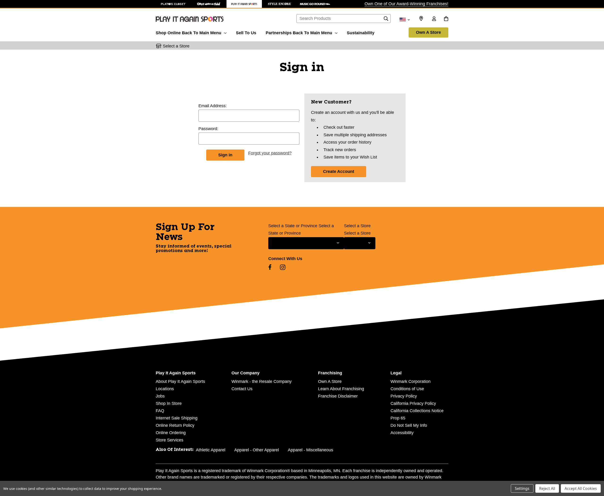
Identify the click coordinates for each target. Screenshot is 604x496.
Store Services (169, 440)
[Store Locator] (421, 18)
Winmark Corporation (410, 381)
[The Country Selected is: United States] (404, 19)
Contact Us (241, 388)
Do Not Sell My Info (408, 425)
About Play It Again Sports (180, 381)
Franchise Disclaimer (338, 396)
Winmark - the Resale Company (261, 381)
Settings (522, 488)
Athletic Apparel (210, 450)
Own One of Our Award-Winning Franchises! (406, 3)
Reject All (547, 488)
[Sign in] (434, 19)
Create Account (338, 171)
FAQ (160, 410)
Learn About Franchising (341, 388)
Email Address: (212, 105)
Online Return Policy (175, 425)
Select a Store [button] (176, 46)
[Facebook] (270, 267)
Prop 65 (397, 418)
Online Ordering (171, 432)
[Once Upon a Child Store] (208, 4)
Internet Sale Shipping (176, 418)
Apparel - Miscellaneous (310, 450)
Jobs (160, 396)
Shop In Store (169, 403)
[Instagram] (282, 267)
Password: (208, 128)
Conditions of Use (407, 388)
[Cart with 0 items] (446, 19)
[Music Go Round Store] (315, 4)
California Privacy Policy (413, 403)
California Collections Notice (417, 410)
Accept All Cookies (581, 488)
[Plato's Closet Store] (173, 4)
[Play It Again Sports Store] (244, 4)
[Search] (386, 20)
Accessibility (402, 432)
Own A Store (428, 32)
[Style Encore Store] (279, 4)
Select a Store (357, 225)
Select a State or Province (292, 225)
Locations (165, 388)
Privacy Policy (403, 396)
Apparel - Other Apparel (256, 450)
